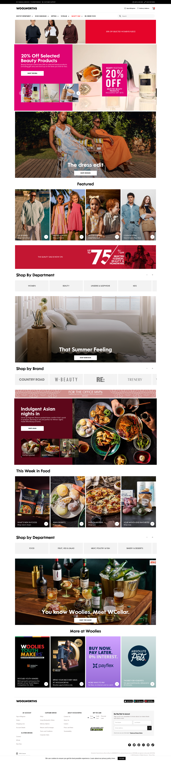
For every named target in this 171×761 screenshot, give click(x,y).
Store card (91, 717)
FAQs (41, 716)
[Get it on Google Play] (138, 701)
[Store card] (88, 717)
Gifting (54, 16)
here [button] (113, 758)
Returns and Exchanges (47, 727)
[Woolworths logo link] (26, 8)
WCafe (18, 740)
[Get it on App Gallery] (149, 701)
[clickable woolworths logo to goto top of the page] (26, 701)
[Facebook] (130, 745)
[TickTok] (153, 745)
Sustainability (68, 731)
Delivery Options (45, 724)
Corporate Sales (44, 735)
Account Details (20, 727)
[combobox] (137, 16)
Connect (18, 736)
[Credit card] (94, 717)
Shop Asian (32, 428)
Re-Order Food (90, 16)
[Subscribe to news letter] (149, 728)
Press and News (68, 727)
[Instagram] (144, 745)
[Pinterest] (139, 745)
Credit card (97, 717)
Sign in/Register (20, 716)
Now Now (19, 744)
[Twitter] (135, 745)
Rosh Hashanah (41, 16)
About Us (66, 720)
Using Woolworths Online (47, 720)
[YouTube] (149, 745)
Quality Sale (75, 16)
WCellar (64, 16)
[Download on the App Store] (128, 701)
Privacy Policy (152, 755)
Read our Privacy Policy (136, 733)
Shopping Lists (20, 724)
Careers (66, 724)
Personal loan (103, 717)
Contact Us (67, 716)
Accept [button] (121, 758)
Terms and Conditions (46, 731)
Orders (18, 720)
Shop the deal (32, 73)
